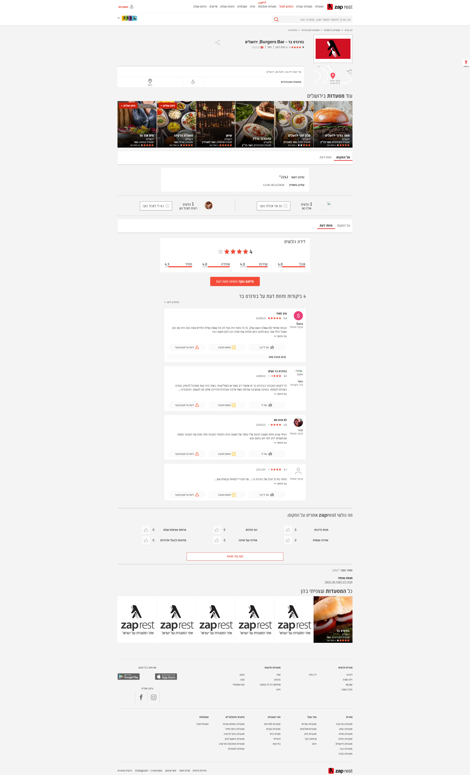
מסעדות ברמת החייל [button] (235, 728)
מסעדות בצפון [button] (345, 728)
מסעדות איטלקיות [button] (308, 728)
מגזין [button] (252, 6)
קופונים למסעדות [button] (236, 748)
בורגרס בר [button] (343, 630)
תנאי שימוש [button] (170, 770)
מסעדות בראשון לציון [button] (235, 738)
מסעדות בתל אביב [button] (344, 723)
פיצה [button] (314, 743)
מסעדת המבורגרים (291, 82)
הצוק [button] (242, 674)
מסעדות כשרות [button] (304, 6)
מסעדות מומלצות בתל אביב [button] (232, 743)
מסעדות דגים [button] (310, 733)
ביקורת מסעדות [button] (125, 770)
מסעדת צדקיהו (183, 135)
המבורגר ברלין (262, 138)
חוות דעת (331, 145)
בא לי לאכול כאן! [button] (153, 205)
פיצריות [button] (277, 738)
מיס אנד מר (146, 135)
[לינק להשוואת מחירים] (134, 18)
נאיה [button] (278, 674)
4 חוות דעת (281, 47)
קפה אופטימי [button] (239, 684)
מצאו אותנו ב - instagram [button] (148, 770)
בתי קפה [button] (276, 743)
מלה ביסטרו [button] (346, 689)
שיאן (229, 135)
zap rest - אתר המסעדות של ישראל (339, 7)
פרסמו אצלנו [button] (200, 6)
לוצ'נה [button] (349, 674)
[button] (119, 18)
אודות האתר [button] (184, 770)
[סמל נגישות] (193, 82)
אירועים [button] (213, 6)
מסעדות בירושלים (332, 30)
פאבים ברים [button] (275, 733)
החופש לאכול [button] (286, 6)
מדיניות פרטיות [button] (200, 770)
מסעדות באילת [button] (345, 733)
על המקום (343, 225)
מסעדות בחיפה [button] (345, 738)
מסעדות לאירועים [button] (272, 723)
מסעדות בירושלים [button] (344, 743)
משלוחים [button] (242, 6)
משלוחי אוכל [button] (202, 723)
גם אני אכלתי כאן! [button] (270, 205)
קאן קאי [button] (349, 684)
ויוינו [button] (278, 689)
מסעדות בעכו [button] (346, 748)
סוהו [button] (242, 679)
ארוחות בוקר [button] (311, 738)
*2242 (283, 176)
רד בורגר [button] (313, 674)
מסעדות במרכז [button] (345, 753)
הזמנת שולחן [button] (227, 6)
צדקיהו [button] (277, 679)
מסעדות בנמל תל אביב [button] (234, 733)
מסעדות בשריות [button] (309, 723)
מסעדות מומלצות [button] (267, 6)
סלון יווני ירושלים (299, 135)
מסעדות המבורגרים (310, 30)
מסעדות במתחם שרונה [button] (234, 723)
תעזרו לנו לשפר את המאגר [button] (338, 582)
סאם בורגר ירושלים (337, 135)
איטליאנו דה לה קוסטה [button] (270, 684)
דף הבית (348, 30)
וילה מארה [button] (347, 679)
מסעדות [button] (319, 6)
